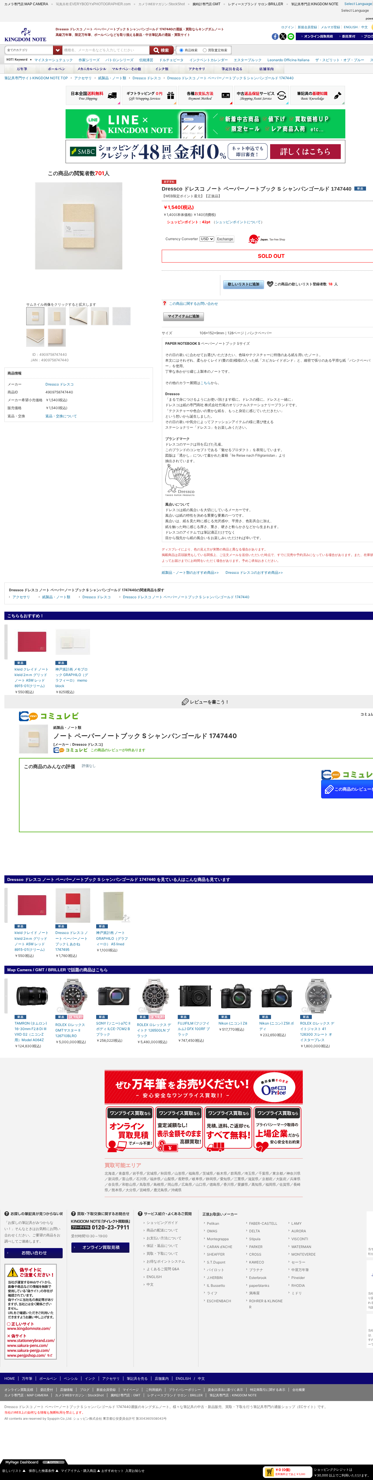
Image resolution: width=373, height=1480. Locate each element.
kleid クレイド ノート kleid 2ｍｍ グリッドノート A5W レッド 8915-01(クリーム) (32, 677)
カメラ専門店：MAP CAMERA (26, 1395)
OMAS (212, 1231)
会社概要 (298, 1390)
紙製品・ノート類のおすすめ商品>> (190, 572)
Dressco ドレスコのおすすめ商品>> (254, 572)
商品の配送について (162, 1230)
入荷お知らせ (135, 1471)
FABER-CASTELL (263, 1223)
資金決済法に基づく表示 (225, 1390)
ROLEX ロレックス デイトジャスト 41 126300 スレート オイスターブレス (317, 1031)
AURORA (298, 1231)
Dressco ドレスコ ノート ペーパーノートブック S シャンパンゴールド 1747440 (230, 78)
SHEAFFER (216, 1254)
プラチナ (256, 1270)
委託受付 (46, 1390)
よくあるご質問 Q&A (163, 1269)
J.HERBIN (215, 1277)
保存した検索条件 (44, 1471)
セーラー (298, 1262)
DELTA (254, 1231)
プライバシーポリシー (185, 1390)
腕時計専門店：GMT (125, 1395)
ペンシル (71, 1378)
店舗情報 (66, 1390)
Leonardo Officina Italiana (288, 60)
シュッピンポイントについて (238, 222)
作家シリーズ (89, 60)
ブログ (84, 1390)
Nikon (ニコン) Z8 (233, 1023)
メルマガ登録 (330, 27)
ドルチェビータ (171, 60)
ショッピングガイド (162, 1222)
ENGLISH (351, 27)
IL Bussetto (216, 1285)
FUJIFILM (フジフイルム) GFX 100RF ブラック (194, 1028)
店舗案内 (162, 1378)
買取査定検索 (217, 50)
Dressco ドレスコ (147, 78)
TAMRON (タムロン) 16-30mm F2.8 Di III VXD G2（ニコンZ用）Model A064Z (31, 1031)
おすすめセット (112, 1471)
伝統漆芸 (146, 60)
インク (90, 1378)
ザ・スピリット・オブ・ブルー (339, 60)
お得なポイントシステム (166, 1261)
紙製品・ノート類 (112, 78)
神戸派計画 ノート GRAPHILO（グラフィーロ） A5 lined (112, 938)
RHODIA (298, 1285)
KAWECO (256, 1262)
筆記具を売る (137, 1378)
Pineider (298, 1277)
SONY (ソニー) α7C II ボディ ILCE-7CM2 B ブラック (113, 1028)
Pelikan (213, 1223)
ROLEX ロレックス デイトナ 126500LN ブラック (154, 1030)
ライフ (212, 1293)
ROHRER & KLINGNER (266, 1304)
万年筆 (27, 1378)
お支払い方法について (164, 1238)
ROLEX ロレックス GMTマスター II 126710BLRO (70, 1030)
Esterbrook (258, 1277)
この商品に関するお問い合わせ (193, 303)
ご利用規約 (154, 1390)
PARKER (256, 1247)
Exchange (225, 239)
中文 (364, 27)
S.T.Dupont (216, 1262)
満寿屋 (254, 1293)
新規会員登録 (307, 27)
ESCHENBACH (219, 1301)
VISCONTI (299, 1239)
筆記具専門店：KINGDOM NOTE (233, 1395)
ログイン (287, 27)
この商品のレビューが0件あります (118, 750)
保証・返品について (162, 1245)
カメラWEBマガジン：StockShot (79, 1395)
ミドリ (296, 1293)
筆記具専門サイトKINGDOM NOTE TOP (36, 78)
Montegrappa (218, 1239)
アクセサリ (83, 78)
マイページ (131, 1390)
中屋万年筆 (300, 1270)
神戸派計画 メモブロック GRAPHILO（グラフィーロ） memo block (71, 677)
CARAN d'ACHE (219, 1247)
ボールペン (48, 1378)
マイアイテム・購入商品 (80, 1471)
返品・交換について (61, 416)
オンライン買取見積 (18, 1390)
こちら (205, 383)
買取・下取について (162, 1253)
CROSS (255, 1254)
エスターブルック (248, 60)
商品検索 (191, 50)
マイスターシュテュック (53, 60)
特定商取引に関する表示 (267, 1390)
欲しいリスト (14, 1471)
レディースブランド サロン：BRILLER (175, 1395)
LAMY (296, 1223)
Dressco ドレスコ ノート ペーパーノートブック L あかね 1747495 (71, 941)
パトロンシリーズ (119, 60)
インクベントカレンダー (208, 60)
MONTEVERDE (303, 1254)
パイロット (215, 1270)
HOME (9, 1378)
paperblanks (259, 1285)
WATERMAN (301, 1247)
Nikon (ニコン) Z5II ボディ (276, 1026)
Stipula (255, 1239)
